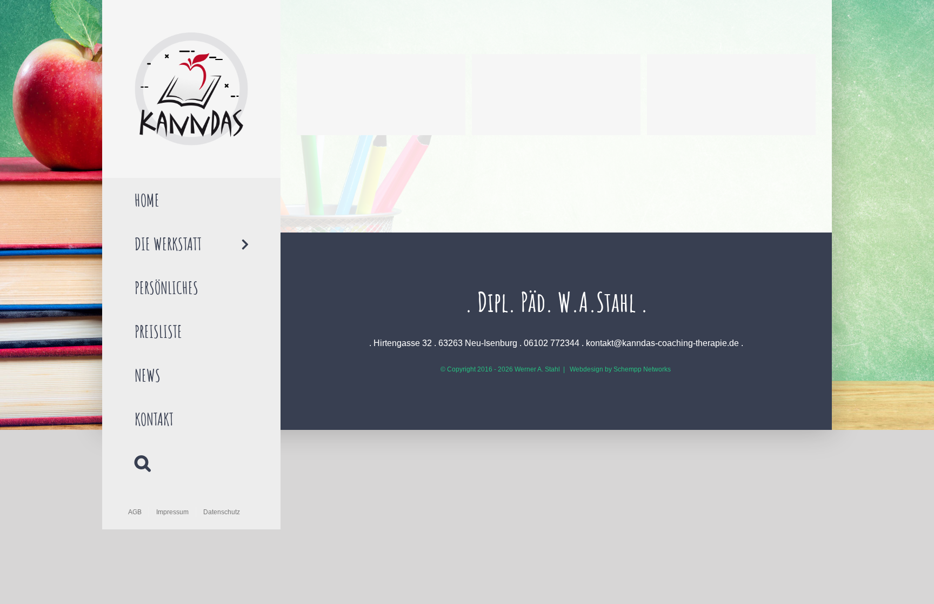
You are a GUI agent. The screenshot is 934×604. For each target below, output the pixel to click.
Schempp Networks (642, 369)
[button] (191, 463)
